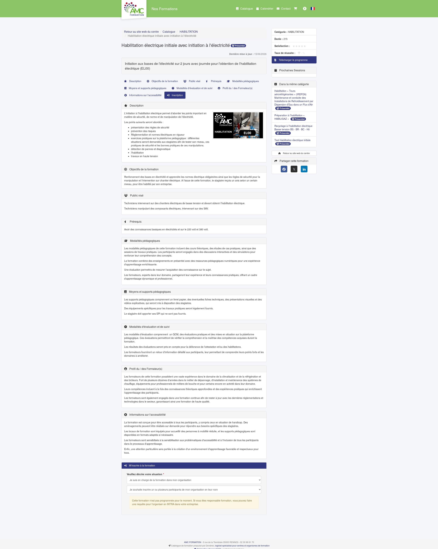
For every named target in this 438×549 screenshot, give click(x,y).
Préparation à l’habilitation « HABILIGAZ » (289, 117)
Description (134, 81)
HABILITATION (189, 32)
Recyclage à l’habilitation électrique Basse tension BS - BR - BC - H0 (293, 127)
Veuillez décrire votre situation (144, 474)
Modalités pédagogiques (245, 81)
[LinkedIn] (304, 169)
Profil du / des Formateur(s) (237, 88)
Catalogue (246, 8)
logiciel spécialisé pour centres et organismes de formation (242, 545)
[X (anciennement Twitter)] (294, 169)
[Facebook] (284, 169)
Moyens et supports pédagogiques (147, 88)
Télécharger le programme (293, 60)
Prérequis (215, 81)
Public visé (194, 81)
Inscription (177, 95)
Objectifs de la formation (164, 81)
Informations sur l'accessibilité (145, 95)
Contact (286, 8)
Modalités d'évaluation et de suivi (194, 88)
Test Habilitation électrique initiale (292, 140)
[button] (313, 8)
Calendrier (266, 8)
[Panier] (296, 8)
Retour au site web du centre (141, 32)
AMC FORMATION (192, 542)
